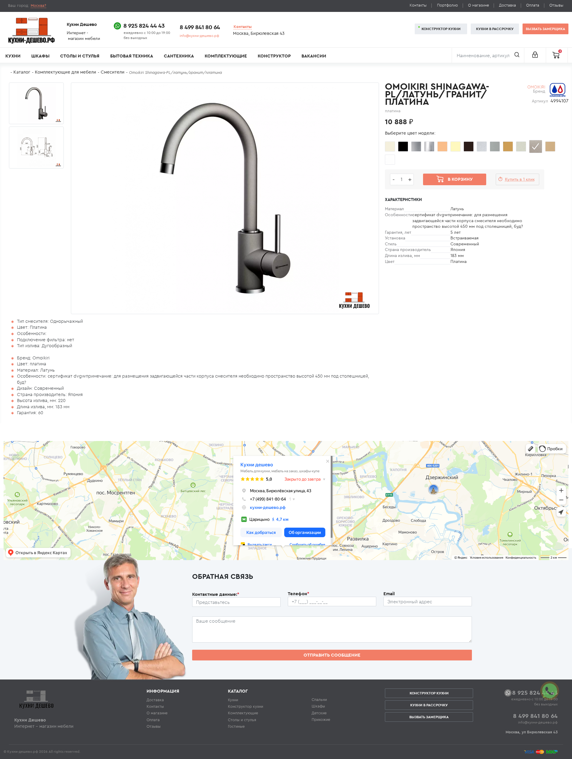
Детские (319, 712)
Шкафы (40, 56)
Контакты (418, 5)
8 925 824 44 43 (143, 25)
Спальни (319, 699)
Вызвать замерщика (545, 29)
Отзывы (556, 5)
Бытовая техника (131, 56)
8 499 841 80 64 (200, 27)
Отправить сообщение (332, 655)
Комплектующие (226, 56)
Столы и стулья (79, 56)
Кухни (13, 56)
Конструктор (274, 56)
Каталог (21, 72)
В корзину (460, 179)
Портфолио (447, 5)
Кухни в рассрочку (495, 29)
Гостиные (236, 726)
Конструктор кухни (441, 29)
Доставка (507, 5)
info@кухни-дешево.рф (199, 35)
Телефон (298, 593)
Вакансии (313, 56)
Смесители (113, 72)
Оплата (532, 5)
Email (389, 593)
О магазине (478, 5)
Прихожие (321, 719)
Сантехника (179, 56)
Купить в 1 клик (520, 179)
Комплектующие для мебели (65, 72)
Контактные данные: (215, 594)
